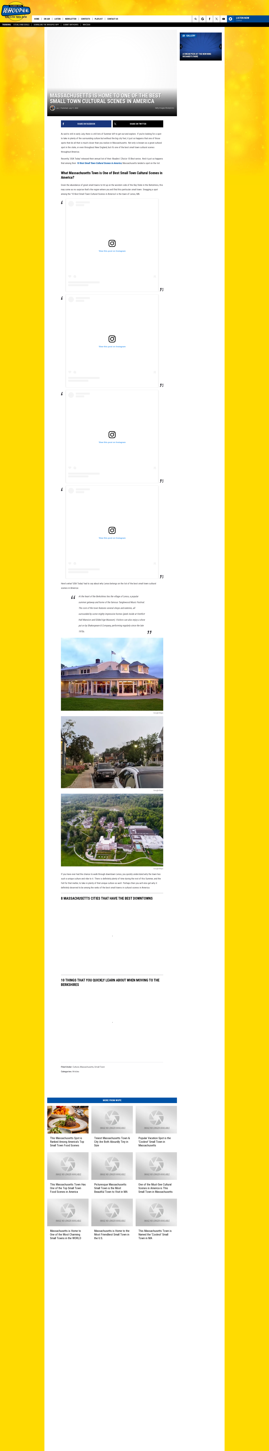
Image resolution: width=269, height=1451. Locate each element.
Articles (75, 1071)
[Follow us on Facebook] (209, 18)
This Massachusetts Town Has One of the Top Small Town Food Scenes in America (68, 1188)
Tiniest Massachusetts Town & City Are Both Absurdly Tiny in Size (112, 1141)
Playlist (99, 19)
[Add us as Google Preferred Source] (202, 18)
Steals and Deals (21, 25)
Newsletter (70, 19)
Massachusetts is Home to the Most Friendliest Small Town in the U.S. (111, 1234)
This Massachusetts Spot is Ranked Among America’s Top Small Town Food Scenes (67, 1141)
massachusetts (87, 1067)
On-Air (47, 19)
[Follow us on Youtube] (223, 18)
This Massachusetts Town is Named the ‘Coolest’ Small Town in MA (155, 1234)
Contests (85, 19)
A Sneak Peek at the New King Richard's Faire (197, 55)
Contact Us (112, 19)
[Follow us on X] (216, 18)
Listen (58, 19)
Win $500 (86, 25)
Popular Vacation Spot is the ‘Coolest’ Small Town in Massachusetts (154, 1141)
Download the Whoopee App (46, 25)
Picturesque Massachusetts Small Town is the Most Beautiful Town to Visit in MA (110, 1188)
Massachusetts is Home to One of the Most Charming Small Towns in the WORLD (65, 1234)
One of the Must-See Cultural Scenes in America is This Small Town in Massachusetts (155, 1188)
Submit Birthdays (70, 25)
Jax (57, 108)
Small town (99, 1067)
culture (76, 1067)
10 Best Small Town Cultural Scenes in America (99, 163)
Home (36, 19)
